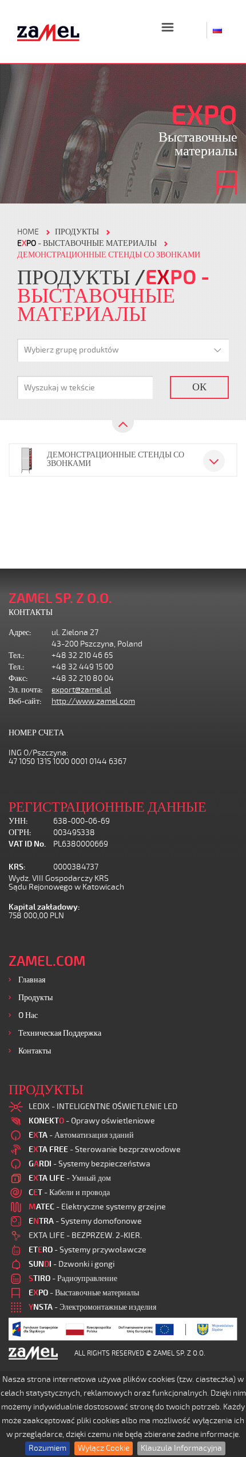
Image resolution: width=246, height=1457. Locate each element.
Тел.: (17, 655)
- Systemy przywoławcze (87, 1250)
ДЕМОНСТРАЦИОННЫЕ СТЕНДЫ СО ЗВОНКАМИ (108, 255)
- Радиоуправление (73, 1278)
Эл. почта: (26, 690)
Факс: (18, 678)
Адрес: (20, 632)
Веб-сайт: (25, 701)
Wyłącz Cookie (103, 1448)
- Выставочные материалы (87, 243)
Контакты (34, 1051)
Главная (31, 980)
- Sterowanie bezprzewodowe (105, 1149)
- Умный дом (70, 1178)
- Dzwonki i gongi (71, 1264)
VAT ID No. (27, 844)
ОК (199, 387)
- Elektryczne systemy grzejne (97, 1207)
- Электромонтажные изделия (92, 1307)
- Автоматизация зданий (81, 1135)
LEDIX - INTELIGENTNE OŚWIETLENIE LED (103, 1106)
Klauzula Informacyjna (181, 1448)
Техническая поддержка (59, 1033)
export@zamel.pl (81, 690)
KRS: (17, 867)
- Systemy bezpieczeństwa (89, 1164)
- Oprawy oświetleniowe (92, 1121)
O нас (28, 1015)
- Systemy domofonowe (85, 1221)
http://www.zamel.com (93, 701)
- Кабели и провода (69, 1192)
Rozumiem (47, 1448)
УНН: (18, 821)
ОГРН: (20, 832)
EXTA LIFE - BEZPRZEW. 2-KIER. (85, 1235)
